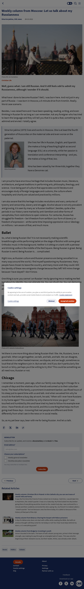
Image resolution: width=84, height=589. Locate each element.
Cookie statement (65, 295)
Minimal (51, 301)
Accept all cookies (67, 301)
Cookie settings (13, 301)
